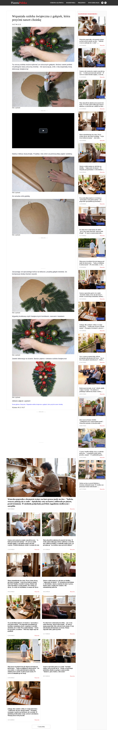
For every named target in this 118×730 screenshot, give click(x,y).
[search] (105, 3)
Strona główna (57, 3)
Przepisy (82, 3)
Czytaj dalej (41, 726)
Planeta (19, 2)
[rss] (102, 3)
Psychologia (93, 3)
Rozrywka (70, 3)
